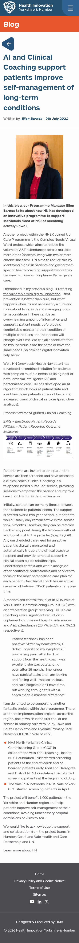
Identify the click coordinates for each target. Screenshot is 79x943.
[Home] (28, 7)
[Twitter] (47, 901)
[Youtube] (32, 901)
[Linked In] (39, 901)
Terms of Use (39, 887)
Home (39, 874)
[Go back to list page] (8, 44)
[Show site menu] (70, 8)
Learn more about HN (20, 850)
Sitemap (39, 894)
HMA (59, 922)
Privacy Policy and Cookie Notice (39, 881)
